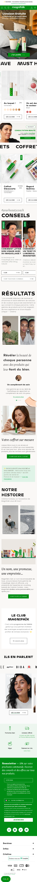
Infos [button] (6, 848)
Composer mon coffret (18, 456)
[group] (13, 96)
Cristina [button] (7, 854)
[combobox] (7, 800)
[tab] (17, 57)
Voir (5, 273)
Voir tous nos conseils (13, 279)
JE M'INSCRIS (18, 820)
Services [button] (7, 843)
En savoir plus (18, 397)
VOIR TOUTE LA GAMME (18, 596)
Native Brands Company (10, 874)
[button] (2, 7)
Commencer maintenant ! (18, 3)
